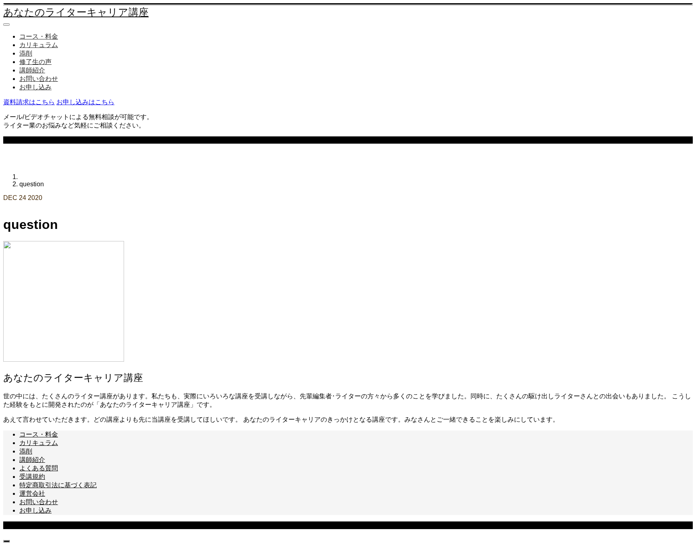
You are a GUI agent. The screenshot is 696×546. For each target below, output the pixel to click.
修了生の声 (35, 61)
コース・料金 (38, 36)
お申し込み (35, 87)
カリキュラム (38, 44)
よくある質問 (38, 468)
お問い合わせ (38, 78)
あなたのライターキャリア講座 (76, 12)
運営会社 (32, 493)
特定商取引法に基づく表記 (58, 485)
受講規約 (32, 476)
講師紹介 (32, 70)
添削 (25, 53)
